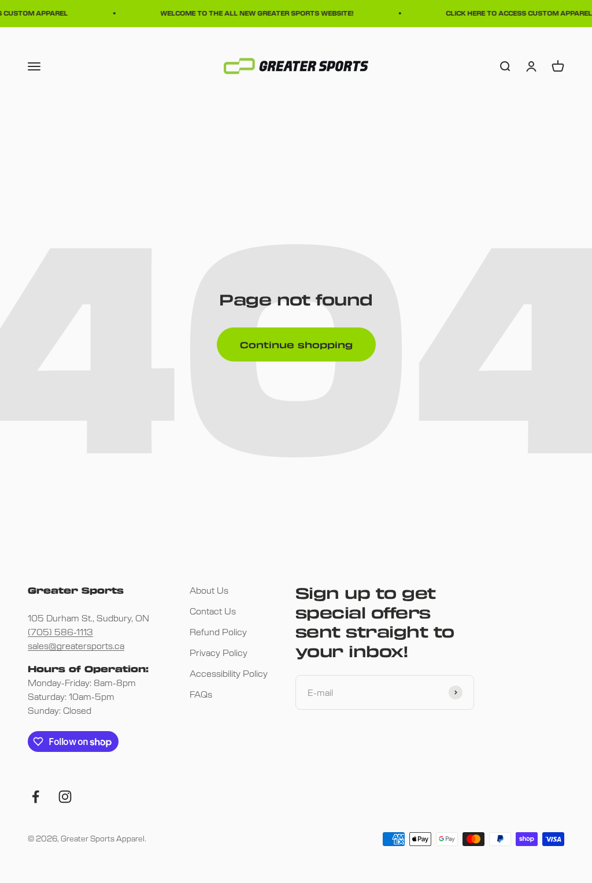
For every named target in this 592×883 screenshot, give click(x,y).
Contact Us (213, 610)
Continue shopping (296, 345)
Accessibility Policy (229, 673)
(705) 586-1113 (60, 631)
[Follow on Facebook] (35, 796)
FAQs (201, 693)
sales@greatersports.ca (76, 645)
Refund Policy (218, 631)
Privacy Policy (218, 652)
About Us (209, 589)
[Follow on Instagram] (65, 796)
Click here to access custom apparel (516, 13)
